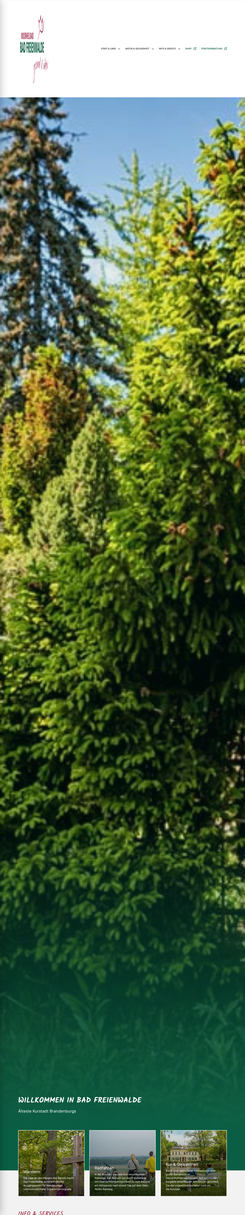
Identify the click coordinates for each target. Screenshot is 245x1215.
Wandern (31, 1172)
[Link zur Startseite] (34, 48)
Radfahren (104, 1168)
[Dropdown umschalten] (119, 49)
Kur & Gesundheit (182, 1164)
